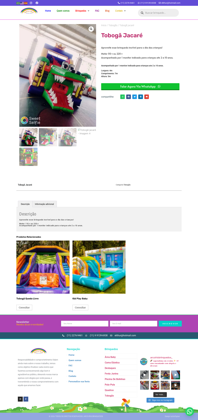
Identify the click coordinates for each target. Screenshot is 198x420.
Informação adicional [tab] (44, 204)
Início (103, 25)
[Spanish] (26, 2)
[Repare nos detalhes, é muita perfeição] (165, 385)
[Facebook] (37, 3)
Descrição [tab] (25, 204)
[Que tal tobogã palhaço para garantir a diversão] (154, 385)
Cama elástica (112, 362)
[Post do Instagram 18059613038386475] (144, 374)
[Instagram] (31, 3)
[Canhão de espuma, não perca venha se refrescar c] (175, 374)
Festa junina (111, 373)
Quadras (109, 390)
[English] (22, 2)
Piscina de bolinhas (115, 379)
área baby (110, 357)
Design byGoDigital (172, 416)
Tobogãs (112, 25)
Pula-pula (110, 384)
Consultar (24, 307)
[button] (91, 29)
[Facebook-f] (25, 399)
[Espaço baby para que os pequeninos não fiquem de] (154, 374)
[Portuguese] (18, 2)
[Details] (175, 385)
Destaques (110, 368)
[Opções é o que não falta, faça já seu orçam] (165, 374)
